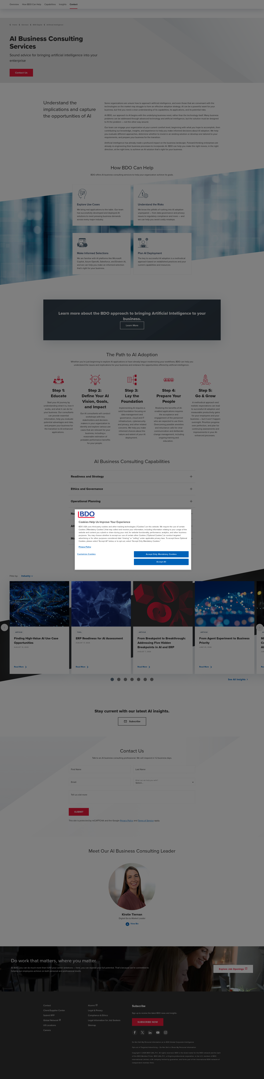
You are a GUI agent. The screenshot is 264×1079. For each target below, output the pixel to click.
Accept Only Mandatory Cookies (161, 554)
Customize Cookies (86, 554)
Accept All (161, 561)
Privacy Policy (85, 546)
